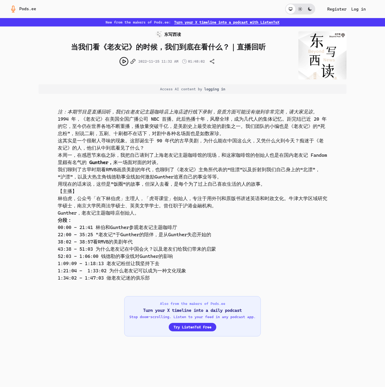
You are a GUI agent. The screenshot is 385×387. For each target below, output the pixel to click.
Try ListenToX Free (192, 327)
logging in (214, 89)
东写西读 (172, 34)
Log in (358, 9)
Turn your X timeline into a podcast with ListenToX (226, 22)
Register (336, 9)
